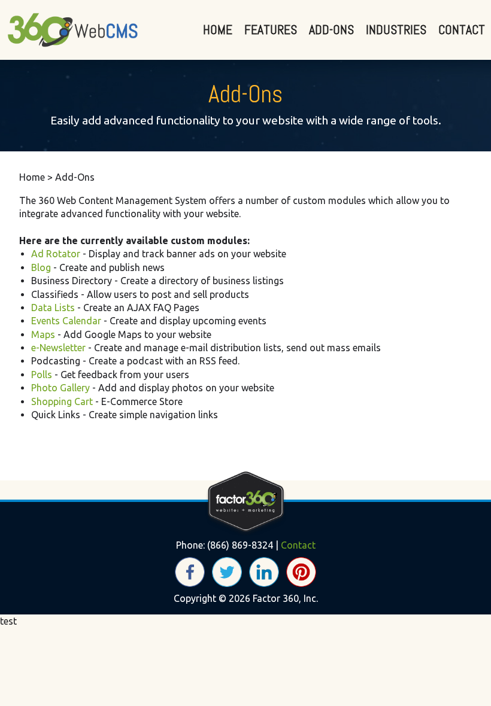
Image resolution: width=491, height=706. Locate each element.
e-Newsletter (58, 347)
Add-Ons (331, 30)
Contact (461, 30)
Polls (41, 374)
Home (217, 30)
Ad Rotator (55, 253)
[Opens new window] (189, 570)
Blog (41, 267)
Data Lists (53, 307)
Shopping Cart (62, 401)
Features (270, 30)
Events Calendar (66, 320)
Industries (396, 30)
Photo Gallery (60, 387)
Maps (43, 334)
